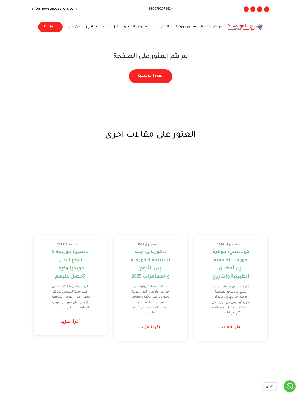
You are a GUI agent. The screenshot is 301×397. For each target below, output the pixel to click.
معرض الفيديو (135, 27)
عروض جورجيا (211, 27)
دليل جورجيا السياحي (102, 27)
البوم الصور (160, 27)
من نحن (74, 27)
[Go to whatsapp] (290, 386)
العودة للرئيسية (151, 76)
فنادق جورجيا (185, 27)
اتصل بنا (50, 26)
